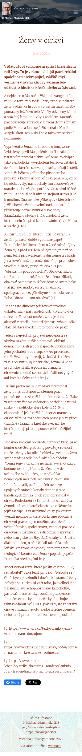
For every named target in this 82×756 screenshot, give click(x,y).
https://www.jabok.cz (41, 732)
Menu (75, 12)
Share (15, 682)
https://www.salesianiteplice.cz (40, 727)
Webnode (54, 746)
